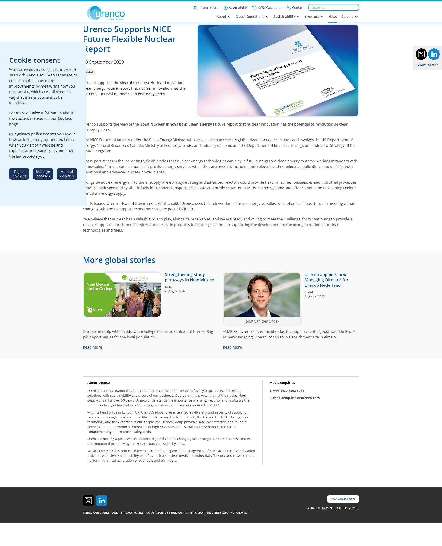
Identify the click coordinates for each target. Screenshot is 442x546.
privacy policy (29, 134)
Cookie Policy (157, 513)
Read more (92, 347)
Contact (298, 7)
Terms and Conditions (100, 513)
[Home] (116, 13)
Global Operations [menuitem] (250, 16)
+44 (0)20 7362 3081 (288, 390)
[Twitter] (421, 53)
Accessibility (238, 7)
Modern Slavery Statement (227, 513)
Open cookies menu (343, 499)
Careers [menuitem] (347, 16)
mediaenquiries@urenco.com (296, 398)
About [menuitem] (221, 16)
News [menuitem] (332, 16)
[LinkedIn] (434, 53)
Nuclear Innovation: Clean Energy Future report (194, 124)
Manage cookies (43, 173)
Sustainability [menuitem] (284, 16)
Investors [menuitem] (311, 16)
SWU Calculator (270, 7)
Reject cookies (19, 173)
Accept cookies (67, 173)
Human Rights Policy (187, 513)
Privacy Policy (132, 513)
